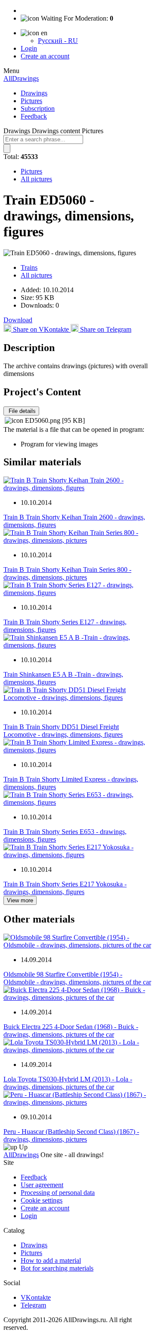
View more (20, 900)
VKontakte (36, 1297)
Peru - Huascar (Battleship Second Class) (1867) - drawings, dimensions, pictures (71, 1135)
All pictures (36, 179)
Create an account (45, 56)
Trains (29, 267)
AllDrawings (21, 78)
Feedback (34, 116)
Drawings (34, 93)
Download (17, 320)
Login (29, 48)
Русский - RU (58, 40)
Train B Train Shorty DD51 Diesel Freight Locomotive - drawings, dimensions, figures (63, 730)
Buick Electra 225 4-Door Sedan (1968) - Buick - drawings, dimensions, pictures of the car (70, 1030)
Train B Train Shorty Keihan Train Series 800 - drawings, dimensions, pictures (67, 573)
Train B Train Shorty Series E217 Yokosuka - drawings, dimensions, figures (65, 887)
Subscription (38, 108)
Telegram (33, 1305)
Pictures (31, 100)
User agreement (42, 1184)
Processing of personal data (58, 1192)
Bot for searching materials (57, 1268)
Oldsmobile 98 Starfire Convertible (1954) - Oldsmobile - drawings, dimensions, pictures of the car (77, 978)
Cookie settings (41, 1200)
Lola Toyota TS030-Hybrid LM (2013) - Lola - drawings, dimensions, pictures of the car (67, 1083)
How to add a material (51, 1260)
